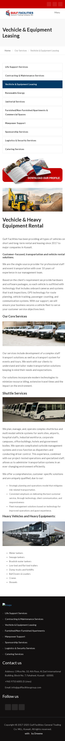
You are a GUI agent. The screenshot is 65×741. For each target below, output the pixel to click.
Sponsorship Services (16, 131)
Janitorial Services (15, 101)
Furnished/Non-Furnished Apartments (25, 630)
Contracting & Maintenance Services (24, 75)
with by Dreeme (33, 733)
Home (7, 50)
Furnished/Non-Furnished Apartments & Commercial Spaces (26, 112)
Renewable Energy (15, 93)
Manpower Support (15, 123)
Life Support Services (16, 67)
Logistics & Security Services (20, 140)
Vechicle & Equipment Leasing (21, 84)
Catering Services (14, 149)
